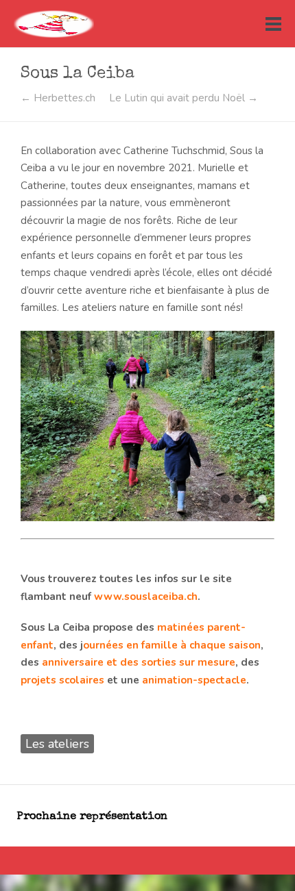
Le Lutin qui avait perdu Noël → (183, 98)
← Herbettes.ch (58, 98)
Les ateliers (57, 744)
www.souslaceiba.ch (146, 596)
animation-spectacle (194, 680)
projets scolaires (62, 680)
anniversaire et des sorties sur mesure (138, 662)
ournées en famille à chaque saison (172, 645)
